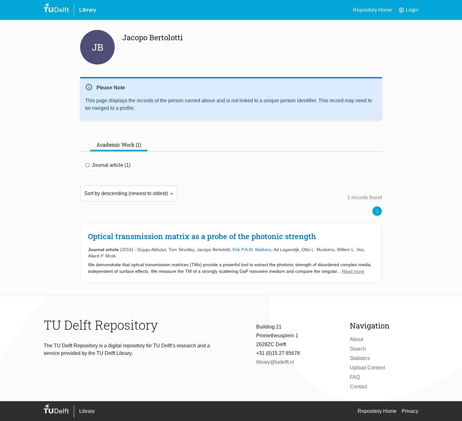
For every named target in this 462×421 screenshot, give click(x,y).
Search (358, 348)
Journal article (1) (111, 165)
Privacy (410, 411)
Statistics (360, 358)
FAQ (355, 377)
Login (408, 10)
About (356, 339)
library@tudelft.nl (275, 362)
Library (87, 10)
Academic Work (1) (118, 144)
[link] (231, 253)
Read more (353, 271)
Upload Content (367, 367)
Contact (358, 386)
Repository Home (372, 10)
